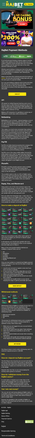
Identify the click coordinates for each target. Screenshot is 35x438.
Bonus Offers (5, 416)
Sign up (17, 94)
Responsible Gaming (8, 431)
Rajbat (3, 426)
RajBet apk (4, 410)
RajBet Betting (5, 413)
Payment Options (6, 419)
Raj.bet (3, 78)
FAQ (2, 422)
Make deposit (17, 286)
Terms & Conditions (8, 435)
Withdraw (17, 344)
